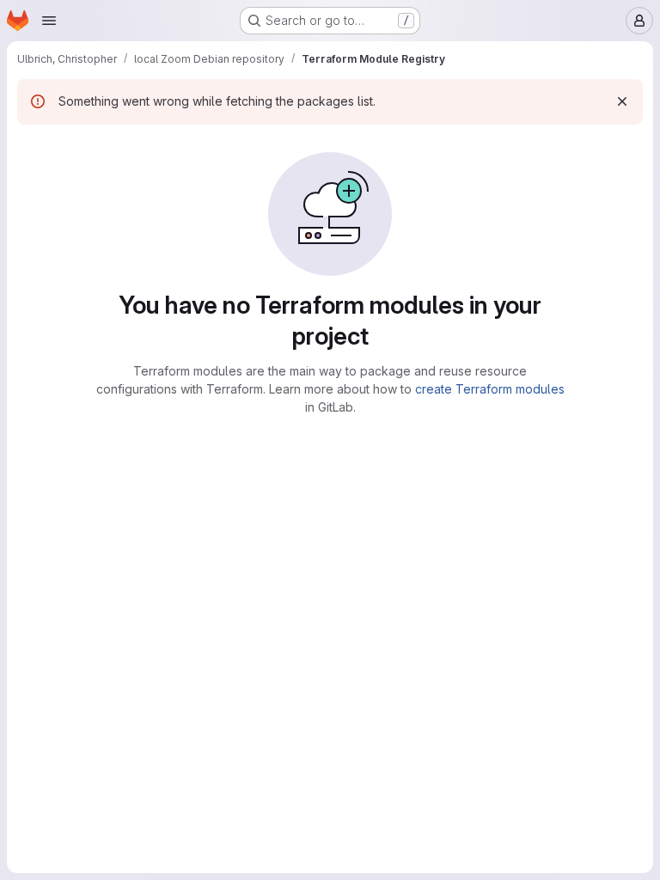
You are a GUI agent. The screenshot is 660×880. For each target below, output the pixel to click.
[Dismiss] (622, 101)
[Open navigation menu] (49, 20)
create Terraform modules (490, 389)
